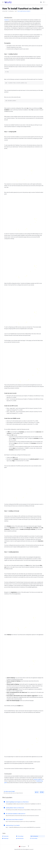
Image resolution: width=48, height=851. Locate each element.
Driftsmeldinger (20, 836)
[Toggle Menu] (3, 2)
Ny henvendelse (34, 838)
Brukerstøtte (6, 836)
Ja (37, 792)
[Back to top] (28, 846)
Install (16, 11)
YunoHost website (37, 779)
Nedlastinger (6, 838)
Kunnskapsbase (11, 11)
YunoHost (6, 19)
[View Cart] (41, 2)
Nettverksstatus (20, 838)
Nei (42, 792)
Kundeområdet (4, 11)
